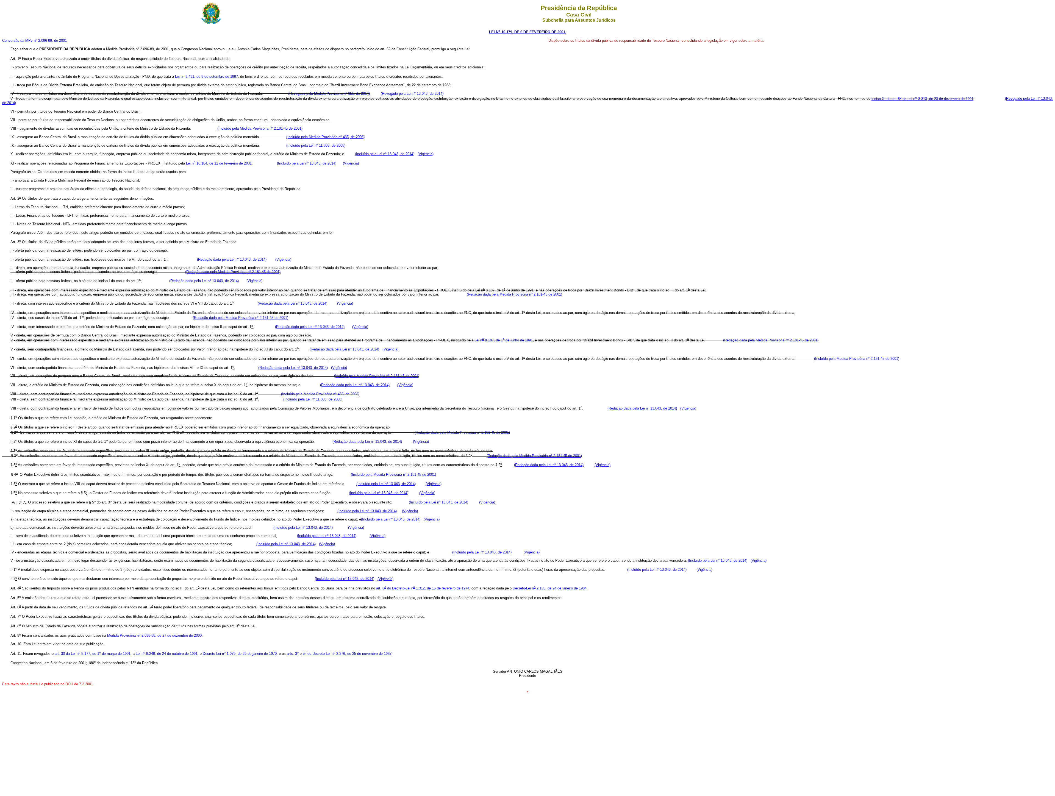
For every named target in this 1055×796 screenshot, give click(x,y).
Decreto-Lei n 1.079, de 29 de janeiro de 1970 (240, 654)
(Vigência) (426, 154)
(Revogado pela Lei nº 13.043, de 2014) (412, 93)
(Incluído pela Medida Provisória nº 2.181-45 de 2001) (259, 128)
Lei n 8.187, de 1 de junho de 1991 (503, 340)
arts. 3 (293, 654)
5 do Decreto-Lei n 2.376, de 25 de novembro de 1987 (347, 654)
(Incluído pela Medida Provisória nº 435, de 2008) (325, 137)
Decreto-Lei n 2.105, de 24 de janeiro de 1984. (550, 588)
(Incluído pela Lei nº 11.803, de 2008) (315, 145)
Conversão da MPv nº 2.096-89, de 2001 (34, 40)
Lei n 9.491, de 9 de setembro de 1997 (206, 76)
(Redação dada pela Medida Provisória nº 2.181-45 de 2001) (233, 272)
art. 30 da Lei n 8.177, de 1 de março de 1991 (93, 654)
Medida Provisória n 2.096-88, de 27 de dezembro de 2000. (155, 635)
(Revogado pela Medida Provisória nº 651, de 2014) (329, 93)
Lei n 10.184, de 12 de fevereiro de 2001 (219, 163)
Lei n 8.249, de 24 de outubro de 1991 (167, 654)
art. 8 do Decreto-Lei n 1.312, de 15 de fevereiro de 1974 (422, 588)
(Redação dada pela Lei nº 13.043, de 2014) (231, 259)
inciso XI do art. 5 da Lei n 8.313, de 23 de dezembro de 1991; (923, 99)
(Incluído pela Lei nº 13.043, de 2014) (384, 154)
